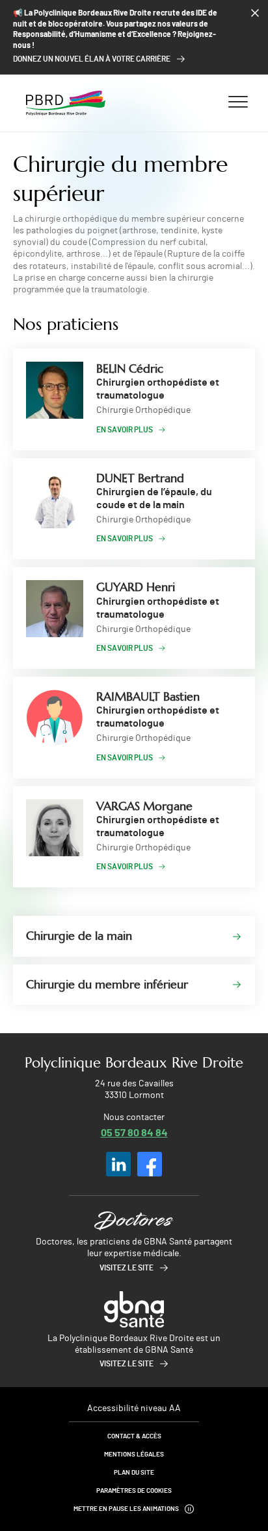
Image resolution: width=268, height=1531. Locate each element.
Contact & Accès (134, 1436)
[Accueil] (65, 103)
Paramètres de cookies (134, 1491)
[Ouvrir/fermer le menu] (238, 101)
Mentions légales (134, 1454)
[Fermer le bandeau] (255, 13)
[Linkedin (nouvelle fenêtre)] (118, 1164)
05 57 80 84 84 (134, 1132)
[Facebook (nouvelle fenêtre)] (149, 1164)
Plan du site (134, 1472)
